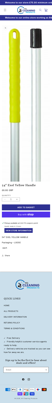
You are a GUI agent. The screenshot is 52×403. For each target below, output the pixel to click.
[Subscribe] (46, 370)
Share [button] (7, 255)
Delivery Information (15, 317)
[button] (5, 10)
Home (6, 305)
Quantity (6, 195)
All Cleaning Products (29, 398)
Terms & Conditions (14, 328)
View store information (18, 230)
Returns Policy (12, 323)
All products (11, 311)
